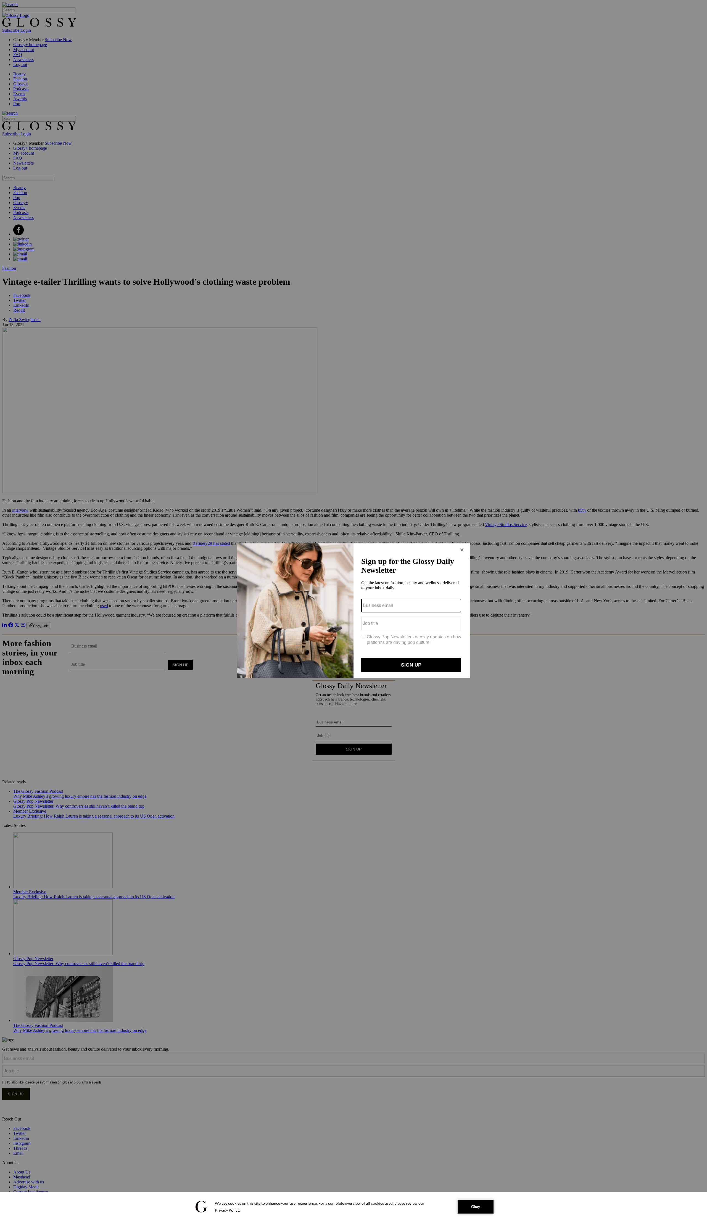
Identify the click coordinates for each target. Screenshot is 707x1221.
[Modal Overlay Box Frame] (353, 610)
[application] (353, 1206)
